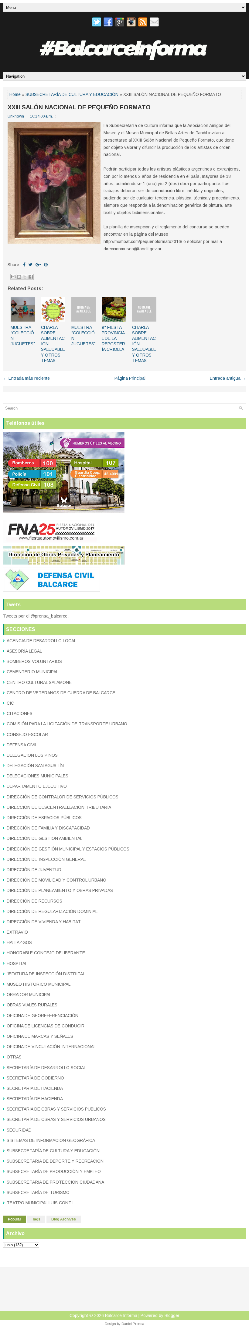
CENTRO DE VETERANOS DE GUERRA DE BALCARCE (61, 692)
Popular (14, 1219)
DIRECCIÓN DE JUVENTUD (34, 869)
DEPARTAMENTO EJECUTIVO (37, 786)
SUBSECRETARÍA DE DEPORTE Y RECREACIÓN (55, 1161)
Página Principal (129, 378)
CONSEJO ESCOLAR (27, 734)
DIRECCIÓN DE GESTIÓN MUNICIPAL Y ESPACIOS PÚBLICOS (68, 849)
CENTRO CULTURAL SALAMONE (39, 682)
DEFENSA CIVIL (22, 744)
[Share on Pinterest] (46, 264)
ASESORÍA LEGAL (24, 651)
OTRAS (14, 1057)
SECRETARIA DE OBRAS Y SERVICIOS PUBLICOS (56, 1109)
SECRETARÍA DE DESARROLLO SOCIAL (46, 1067)
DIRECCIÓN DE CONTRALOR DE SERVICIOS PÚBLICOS (62, 796)
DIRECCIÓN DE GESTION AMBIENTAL (44, 838)
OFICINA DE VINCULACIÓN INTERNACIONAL (51, 1046)
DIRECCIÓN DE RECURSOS (34, 901)
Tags (36, 1219)
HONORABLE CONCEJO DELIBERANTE (46, 952)
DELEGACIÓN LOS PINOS (32, 755)
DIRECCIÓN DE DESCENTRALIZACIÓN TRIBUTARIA (59, 807)
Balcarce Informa (121, 1315)
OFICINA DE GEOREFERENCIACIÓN (42, 1015)
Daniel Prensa (132, 1324)
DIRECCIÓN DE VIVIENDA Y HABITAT (44, 921)
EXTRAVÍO (17, 932)
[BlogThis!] (19, 277)
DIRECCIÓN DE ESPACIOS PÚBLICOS (44, 817)
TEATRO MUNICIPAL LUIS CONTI (40, 1202)
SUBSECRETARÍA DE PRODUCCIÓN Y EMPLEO (54, 1171)
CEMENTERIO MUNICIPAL (32, 671)
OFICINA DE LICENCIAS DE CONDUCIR (45, 1025)
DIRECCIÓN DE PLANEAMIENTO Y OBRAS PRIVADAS (60, 890)
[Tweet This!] (30, 264)
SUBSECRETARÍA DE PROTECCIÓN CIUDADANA (55, 1182)
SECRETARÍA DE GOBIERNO (35, 1078)
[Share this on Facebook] (24, 264)
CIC (10, 703)
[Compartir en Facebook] (31, 277)
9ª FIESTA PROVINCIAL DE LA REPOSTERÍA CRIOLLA (113, 338)
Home (15, 94)
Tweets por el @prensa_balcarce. (36, 616)
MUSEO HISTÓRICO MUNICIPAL (38, 984)
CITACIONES (19, 713)
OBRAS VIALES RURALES (32, 1004)
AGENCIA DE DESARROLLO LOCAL (41, 640)
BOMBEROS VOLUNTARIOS (34, 661)
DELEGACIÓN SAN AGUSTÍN (35, 765)
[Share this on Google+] (38, 264)
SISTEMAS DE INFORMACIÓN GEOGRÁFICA (51, 1140)
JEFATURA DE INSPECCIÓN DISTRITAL (46, 973)
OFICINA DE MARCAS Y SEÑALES (40, 1036)
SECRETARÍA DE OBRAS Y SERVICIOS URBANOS (56, 1119)
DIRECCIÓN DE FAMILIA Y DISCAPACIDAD (48, 828)
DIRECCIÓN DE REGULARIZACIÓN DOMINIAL (52, 911)
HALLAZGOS (19, 942)
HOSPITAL (17, 963)
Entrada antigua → (228, 378)
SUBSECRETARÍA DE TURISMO (38, 1192)
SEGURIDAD (19, 1130)
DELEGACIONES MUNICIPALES (37, 775)
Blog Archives (63, 1219)
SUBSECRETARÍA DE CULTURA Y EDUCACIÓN (72, 94)
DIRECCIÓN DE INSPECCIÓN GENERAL (46, 859)
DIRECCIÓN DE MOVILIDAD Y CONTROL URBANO (56, 880)
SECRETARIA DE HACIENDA (35, 1088)
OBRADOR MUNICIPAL (29, 994)
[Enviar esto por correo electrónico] (13, 277)
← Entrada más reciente (26, 378)
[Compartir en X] (25, 277)
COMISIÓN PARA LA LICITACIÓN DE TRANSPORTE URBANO (67, 723)
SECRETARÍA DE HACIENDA (35, 1098)
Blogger (172, 1315)
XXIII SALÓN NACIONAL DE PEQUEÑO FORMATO (79, 107)
